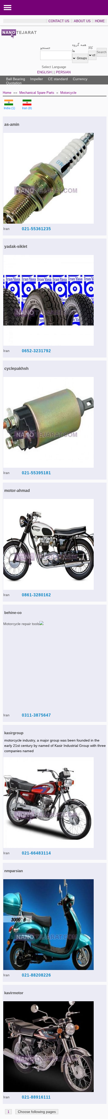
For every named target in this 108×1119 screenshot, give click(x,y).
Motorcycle (68, 93)
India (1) (9, 108)
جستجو (45, 48)
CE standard (58, 79)
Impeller (36, 79)
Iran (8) (27, 108)
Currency (80, 79)
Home (7, 93)
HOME (100, 21)
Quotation (14, 83)
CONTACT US (58, 21)
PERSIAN (63, 72)
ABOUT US (82, 21)
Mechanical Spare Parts (36, 93)
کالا (90, 48)
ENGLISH (44, 72)
